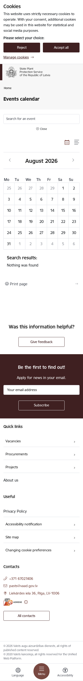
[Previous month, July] (10, 160)
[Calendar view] (67, 142)
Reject (22, 47)
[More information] (26, 602)
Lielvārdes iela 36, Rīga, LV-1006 (34, 593)
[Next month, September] (73, 160)
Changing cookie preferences (28, 550)
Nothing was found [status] (22, 261)
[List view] (77, 142)
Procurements (17, 454)
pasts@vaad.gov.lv (23, 586)
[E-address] (12, 602)
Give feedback (41, 342)
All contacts (26, 616)
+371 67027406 (21, 578)
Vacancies (13, 441)
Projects (12, 467)
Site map (12, 537)
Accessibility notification (24, 524)
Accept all (61, 47)
